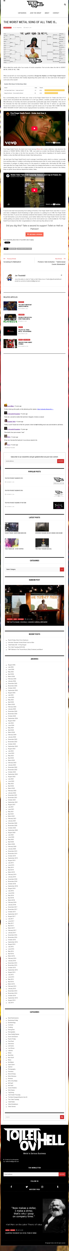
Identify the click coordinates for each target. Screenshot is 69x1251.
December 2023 (12, 739)
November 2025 (12, 686)
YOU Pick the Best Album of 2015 (14, 478)
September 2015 (13, 970)
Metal (20, 327)
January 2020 (12, 849)
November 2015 (12, 965)
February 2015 (12, 986)
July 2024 (11, 723)
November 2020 (12, 825)
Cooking (10, 1027)
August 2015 (11, 972)
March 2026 (11, 676)
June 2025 (11, 697)
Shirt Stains (26, 339)
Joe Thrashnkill (18, 27)
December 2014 (12, 991)
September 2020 (13, 830)
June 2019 (11, 865)
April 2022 (11, 786)
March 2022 (11, 788)
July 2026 (11, 667)
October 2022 (12, 772)
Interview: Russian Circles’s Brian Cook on (49, 533)
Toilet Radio (11, 1102)
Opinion (10, 1067)
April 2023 (11, 758)
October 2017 (12, 911)
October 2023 (12, 744)
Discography (11, 1032)
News (15, 619)
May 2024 (11, 727)
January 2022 (12, 793)
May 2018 (11, 895)
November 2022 (12, 769)
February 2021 (12, 818)
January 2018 (12, 904)
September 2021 (13, 802)
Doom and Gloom (13, 1036)
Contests (10, 1025)
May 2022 (11, 783)
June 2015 (11, 977)
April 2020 (11, 842)
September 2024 (13, 718)
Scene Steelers (12, 1088)
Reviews (10, 1078)
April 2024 (11, 730)
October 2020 (12, 828)
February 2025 (12, 707)
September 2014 (13, 998)
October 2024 (12, 716)
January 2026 (12, 681)
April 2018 (11, 898)
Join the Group (35, 13)
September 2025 (13, 690)
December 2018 (12, 879)
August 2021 (11, 804)
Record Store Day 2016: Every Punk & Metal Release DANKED (25, 319)
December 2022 (12, 767)
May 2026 (11, 672)
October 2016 (12, 939)
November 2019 (12, 853)
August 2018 (11, 888)
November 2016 (12, 937)
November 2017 (12, 909)
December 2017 (12, 907)
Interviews (11, 1043)
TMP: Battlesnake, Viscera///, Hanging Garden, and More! (27, 622)
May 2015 (11, 979)
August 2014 (11, 1000)
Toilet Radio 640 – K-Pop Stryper (14, 549)
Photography (11, 1069)
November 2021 (12, 797)
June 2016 (11, 949)
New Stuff (9, 619)
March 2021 (11, 816)
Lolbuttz (21, 302)
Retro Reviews (12, 1076)
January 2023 (12, 765)
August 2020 (11, 832)
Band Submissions (13, 1018)
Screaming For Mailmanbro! (12, 262)
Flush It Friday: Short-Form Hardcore (15, 533)
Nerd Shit (10, 1055)
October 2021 (12, 800)
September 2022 (13, 774)
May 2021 (11, 811)
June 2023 (11, 753)
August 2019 (11, 860)
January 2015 (12, 988)
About (47, 13)
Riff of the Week (12, 1081)
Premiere (10, 1071)
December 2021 (12, 795)
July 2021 (11, 807)
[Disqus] (34, 379)
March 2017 (11, 928)
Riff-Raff (10, 1085)
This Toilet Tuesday (13, 1099)
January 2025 (12, 709)
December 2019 (12, 851)
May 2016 (11, 951)
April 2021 (11, 814)
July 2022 (11, 779)
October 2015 (12, 967)
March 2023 (11, 760)
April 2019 (11, 870)
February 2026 (12, 679)
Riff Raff (10, 1083)
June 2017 (11, 921)
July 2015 (11, 974)
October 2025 (12, 688)
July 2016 (11, 946)
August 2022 (11, 776)
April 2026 (11, 674)
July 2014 (11, 1002)
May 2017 (11, 923)
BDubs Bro (39, 149)
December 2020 (12, 823)
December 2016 (12, 935)
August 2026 (11, 665)
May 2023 (11, 755)
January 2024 (12, 737)
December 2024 (12, 711)
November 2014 (12, 993)
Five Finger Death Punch (24, 248)
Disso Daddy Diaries (13, 1034)
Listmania (21, 314)
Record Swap (12, 1074)
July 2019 (11, 863)
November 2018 (12, 881)
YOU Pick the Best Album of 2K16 (14, 490)
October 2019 (12, 856)
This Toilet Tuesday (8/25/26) (43, 549)
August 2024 (11, 720)
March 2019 (11, 872)
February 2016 (12, 958)
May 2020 (11, 839)
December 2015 (12, 963)
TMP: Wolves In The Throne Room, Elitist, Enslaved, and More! (25, 649)
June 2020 (11, 837)
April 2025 (11, 702)
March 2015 (11, 984)
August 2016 (11, 944)
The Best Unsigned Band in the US (17, 1097)
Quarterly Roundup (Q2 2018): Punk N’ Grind (20, 1233)
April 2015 (11, 981)
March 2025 (11, 704)
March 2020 (11, 844)
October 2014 (12, 995)
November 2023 (12, 741)
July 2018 (11, 890)
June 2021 (11, 809)
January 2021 (12, 821)
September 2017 (13, 914)
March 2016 (11, 956)
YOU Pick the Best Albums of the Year (15, 502)
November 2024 (12, 713)
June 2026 (11, 669)
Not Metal (11, 1062)
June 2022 (11, 781)
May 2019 (11, 867)
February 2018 (12, 902)
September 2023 (13, 746)
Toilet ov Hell (54, 1243)
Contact (56, 13)
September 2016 (13, 942)
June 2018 (11, 893)
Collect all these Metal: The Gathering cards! (24, 331)
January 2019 (12, 877)
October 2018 (12, 883)
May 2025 (11, 699)
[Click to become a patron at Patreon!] (34, 234)
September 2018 (13, 886)
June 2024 (11, 725)
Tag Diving (11, 1092)
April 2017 (11, 925)
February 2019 (12, 874)
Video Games (12, 1106)
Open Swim (20, 619)
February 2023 (12, 762)
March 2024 (11, 732)
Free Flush (11, 1041)
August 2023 (11, 748)
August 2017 (11, 916)
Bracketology (7, 27)
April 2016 (11, 953)
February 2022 (12, 790)
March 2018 (11, 900)
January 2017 (12, 932)
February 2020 (12, 846)
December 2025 (12, 683)
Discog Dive (11, 1029)
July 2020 (11, 835)
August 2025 (11, 692)
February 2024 (12, 734)
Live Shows (11, 1048)
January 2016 (12, 960)
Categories (22, 13)
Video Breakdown (13, 1104)
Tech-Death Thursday (14, 1095)
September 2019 (13, 858)
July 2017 (11, 918)
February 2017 (12, 930)
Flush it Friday (12, 1039)
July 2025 (11, 695)
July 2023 (11, 751)
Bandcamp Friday (13, 1020)
